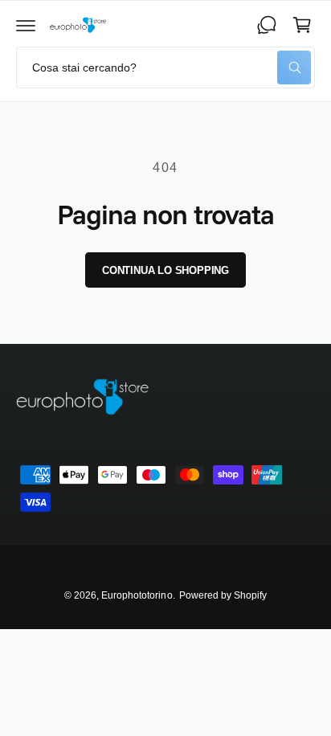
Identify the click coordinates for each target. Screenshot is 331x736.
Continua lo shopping (165, 270)
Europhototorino (136, 595)
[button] (25, 25)
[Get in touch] (266, 25)
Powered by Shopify (223, 595)
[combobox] (165, 67)
